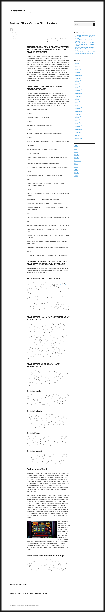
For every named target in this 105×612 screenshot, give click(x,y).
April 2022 (77, 135)
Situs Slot (67, 11)
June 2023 (77, 119)
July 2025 (77, 81)
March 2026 (78, 69)
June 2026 (77, 65)
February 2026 (78, 71)
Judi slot (76, 175)
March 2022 (78, 137)
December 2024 (78, 92)
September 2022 (78, 132)
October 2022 (78, 131)
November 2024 (78, 93)
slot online (76, 155)
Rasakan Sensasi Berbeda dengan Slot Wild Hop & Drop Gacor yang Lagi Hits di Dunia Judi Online (84, 44)
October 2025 (78, 77)
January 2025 (78, 90)
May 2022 (77, 134)
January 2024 (78, 108)
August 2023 (78, 116)
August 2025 (78, 80)
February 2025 (78, 89)
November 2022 (78, 129)
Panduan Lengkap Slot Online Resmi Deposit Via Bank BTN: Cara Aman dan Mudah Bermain (85, 37)
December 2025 (78, 74)
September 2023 (78, 114)
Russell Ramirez (13, 32)
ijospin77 (76, 151)
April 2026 (77, 68)
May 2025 (77, 84)
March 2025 (78, 87)
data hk (75, 149)
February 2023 (78, 125)
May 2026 (77, 66)
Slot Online (12, 36)
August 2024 (78, 98)
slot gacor (76, 163)
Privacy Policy (91, 11)
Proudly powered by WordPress (32, 605)
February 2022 (78, 138)
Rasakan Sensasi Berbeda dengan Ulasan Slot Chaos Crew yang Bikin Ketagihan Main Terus (85, 49)
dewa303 (76, 167)
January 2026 (78, 72)
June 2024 (77, 101)
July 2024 (77, 99)
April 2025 (77, 86)
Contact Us (82, 11)
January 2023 (78, 126)
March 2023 (77, 123)
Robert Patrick (17, 11)
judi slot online (63, 285)
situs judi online (13, 38)
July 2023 (77, 117)
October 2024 (78, 95)
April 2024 (77, 104)
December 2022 (78, 128)
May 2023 (77, 120)
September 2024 (78, 96)
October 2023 (78, 113)
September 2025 (78, 78)
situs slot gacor (77, 161)
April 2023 (77, 122)
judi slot (76, 145)
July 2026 (77, 63)
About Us (74, 11)
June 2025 (77, 83)
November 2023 (78, 111)
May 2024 (77, 102)
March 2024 (78, 105)
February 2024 (78, 107)
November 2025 (78, 75)
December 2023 (78, 110)
